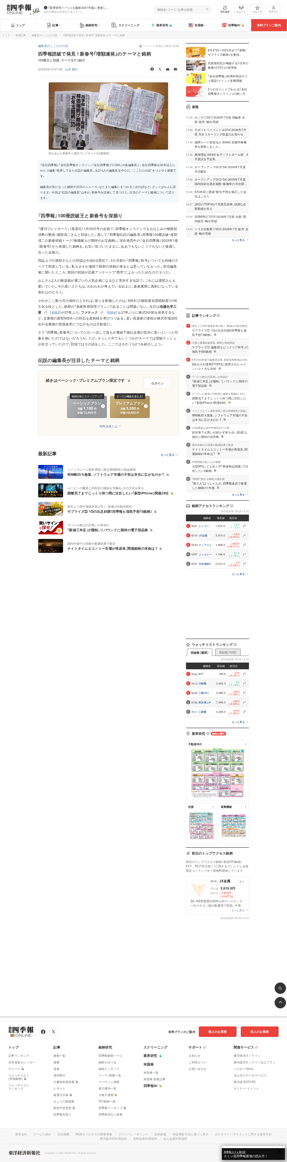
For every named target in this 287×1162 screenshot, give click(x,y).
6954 (112, 312)
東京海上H (205, 702)
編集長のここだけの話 (45, 35)
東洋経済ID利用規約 (113, 1138)
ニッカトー (205, 554)
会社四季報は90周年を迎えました (63, 11)
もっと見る (168, 454)
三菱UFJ (204, 693)
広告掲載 (63, 1134)
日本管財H (205, 564)
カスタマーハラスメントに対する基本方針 (243, 1134)
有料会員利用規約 (145, 1138)
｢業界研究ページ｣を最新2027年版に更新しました (79, 7)
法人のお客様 (259, 1031)
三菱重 (202, 712)
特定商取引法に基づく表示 (191, 1134)
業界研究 (162, 25)
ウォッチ (257, 11)
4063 (55, 312)
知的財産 (160, 1134)
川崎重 (202, 683)
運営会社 (21, 1134)
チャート (241, 11)
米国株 (199, 25)
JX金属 (203, 535)
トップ (20, 25)
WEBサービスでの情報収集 (93, 1134)
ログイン (273, 11)
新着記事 (21, 35)
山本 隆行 (71, 69)
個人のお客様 (217, 1031)
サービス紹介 (42, 1134)
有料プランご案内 (269, 25)
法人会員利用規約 (175, 1138)
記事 (55, 25)
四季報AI (234, 25)
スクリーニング (129, 25)
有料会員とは (108, 426)
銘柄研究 (91, 25)
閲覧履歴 (225, 11)
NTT (201, 674)
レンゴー (204, 526)
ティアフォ (205, 545)
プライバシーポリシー (133, 1134)
